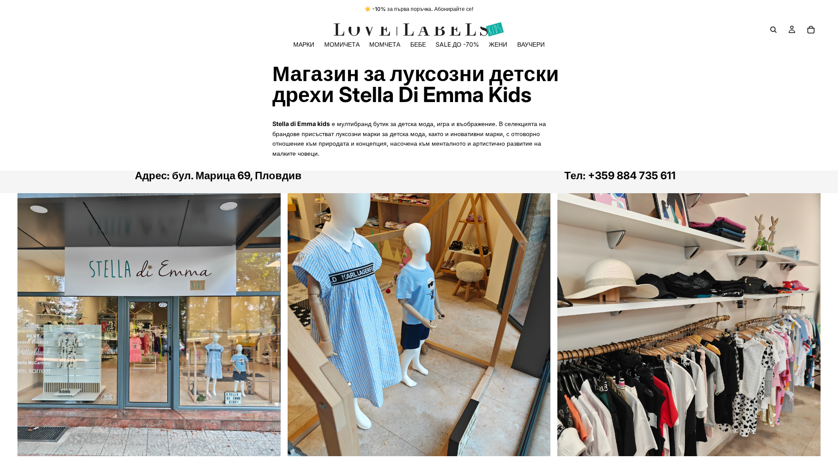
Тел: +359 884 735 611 (620, 175)
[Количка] (811, 29)
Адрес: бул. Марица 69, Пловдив (218, 175)
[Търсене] (773, 29)
